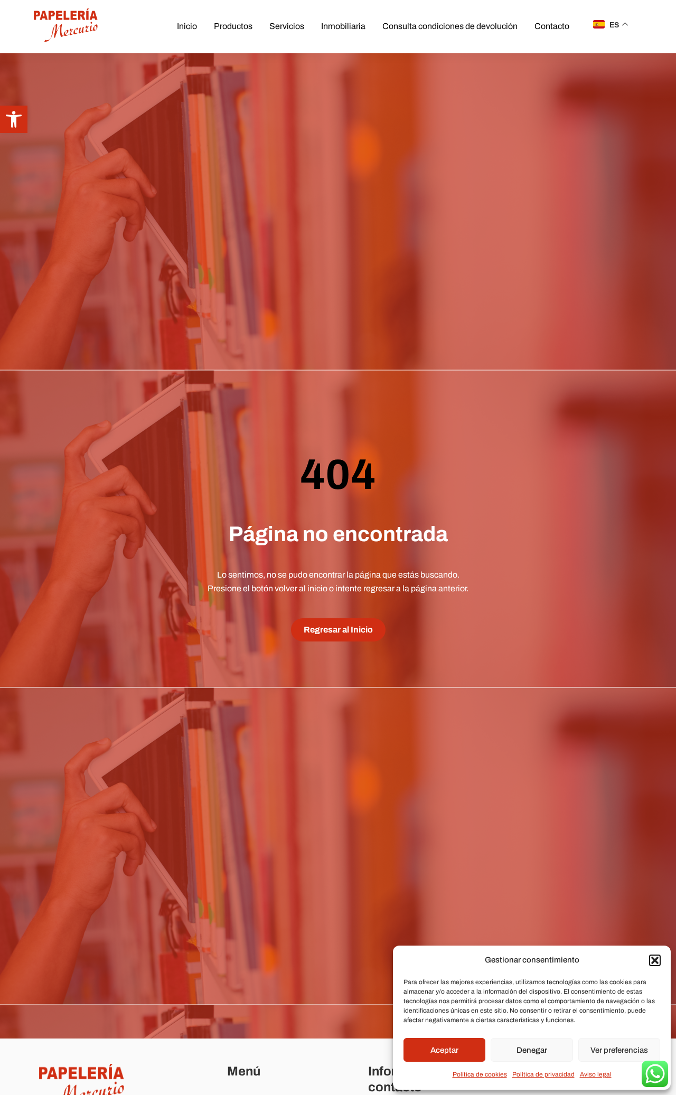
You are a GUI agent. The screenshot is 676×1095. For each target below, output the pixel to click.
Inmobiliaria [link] (343, 26)
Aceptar (444, 1050)
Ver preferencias (619, 1050)
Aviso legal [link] (596, 1074)
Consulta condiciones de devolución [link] (450, 26)
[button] (655, 960)
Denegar (532, 1050)
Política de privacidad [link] (543, 1074)
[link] (13, 119)
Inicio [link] (187, 26)
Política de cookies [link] (480, 1074)
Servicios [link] (286, 26)
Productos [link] (233, 26)
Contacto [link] (551, 26)
